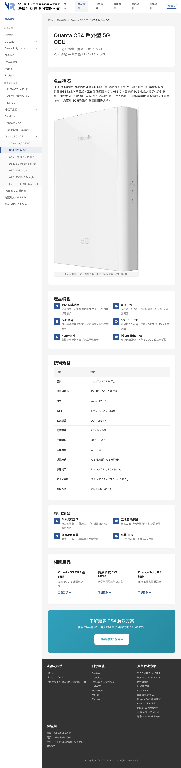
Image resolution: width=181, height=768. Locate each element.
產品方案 (81, 6)
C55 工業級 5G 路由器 (21, 156)
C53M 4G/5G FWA (19, 143)
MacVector (98, 690)
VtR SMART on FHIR (148, 673)
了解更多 (103, 592)
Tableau (96, 699)
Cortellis (96, 677)
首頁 (65, 6)
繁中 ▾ (171, 6)
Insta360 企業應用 (147, 707)
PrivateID (142, 681)
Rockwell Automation (149, 677)
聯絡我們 (153, 6)
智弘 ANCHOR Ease (148, 716)
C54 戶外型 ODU (18, 150)
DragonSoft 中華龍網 (149, 699)
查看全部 (63, 592)
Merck (95, 694)
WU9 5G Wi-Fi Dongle (21, 177)
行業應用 (99, 6)
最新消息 (117, 6)
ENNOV (96, 686)
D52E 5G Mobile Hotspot (23, 163)
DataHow (142, 690)
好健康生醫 (143, 686)
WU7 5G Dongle (18, 170)
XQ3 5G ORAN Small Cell (23, 183)
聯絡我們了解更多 (111, 639)
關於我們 (135, 6)
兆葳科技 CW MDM (148, 711)
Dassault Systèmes (103, 681)
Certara (96, 673)
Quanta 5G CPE (79, 20)
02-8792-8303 (63, 733)
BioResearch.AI (145, 694)
